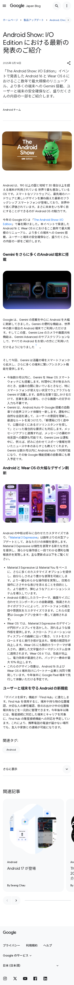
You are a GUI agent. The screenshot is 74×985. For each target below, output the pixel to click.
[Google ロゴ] (9, 933)
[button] (69, 63)
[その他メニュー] (67, 5)
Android (11, 749)
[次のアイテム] (16, 900)
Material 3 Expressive (23, 537)
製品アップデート (34, 20)
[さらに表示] (67, 769)
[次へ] (68, 20)
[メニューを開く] (4, 5)
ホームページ (10, 20)
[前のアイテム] (7, 900)
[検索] (56, 5)
